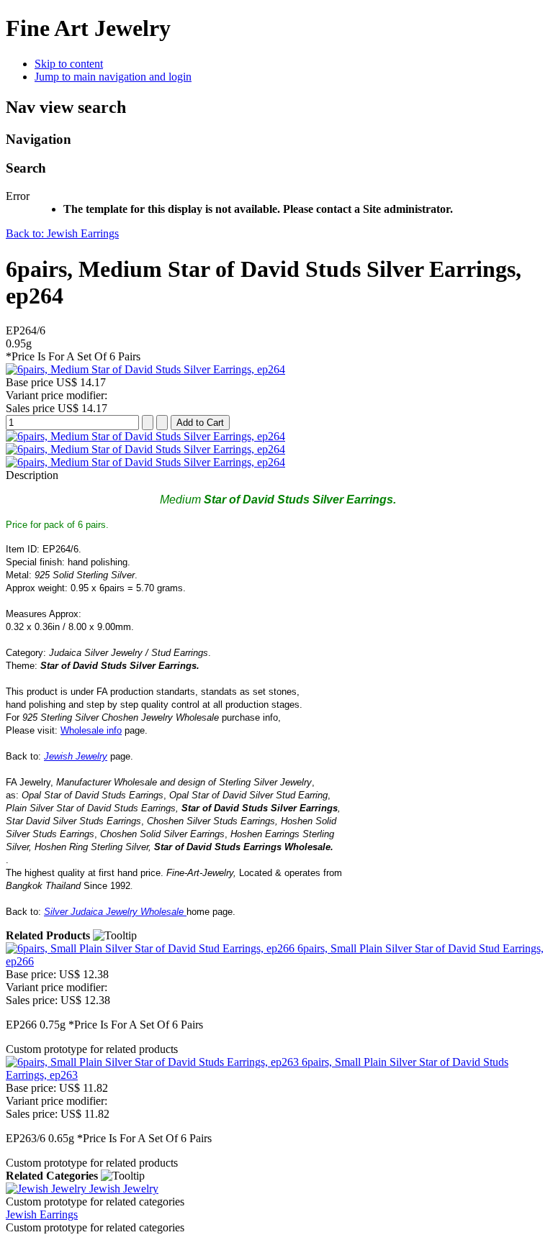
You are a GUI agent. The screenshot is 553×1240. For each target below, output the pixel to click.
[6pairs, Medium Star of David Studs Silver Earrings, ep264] (145, 369)
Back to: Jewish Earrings (62, 233)
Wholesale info (91, 730)
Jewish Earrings (42, 1214)
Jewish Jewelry (75, 756)
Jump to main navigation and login (113, 76)
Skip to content (69, 64)
